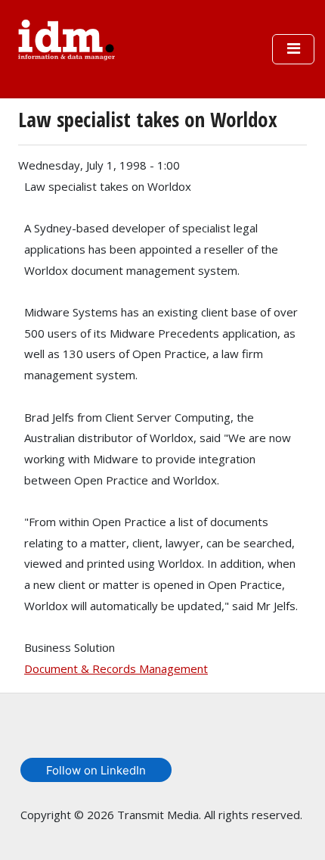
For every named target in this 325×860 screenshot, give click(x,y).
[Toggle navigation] (293, 49)
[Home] (66, 38)
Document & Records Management (116, 668)
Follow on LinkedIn (96, 770)
